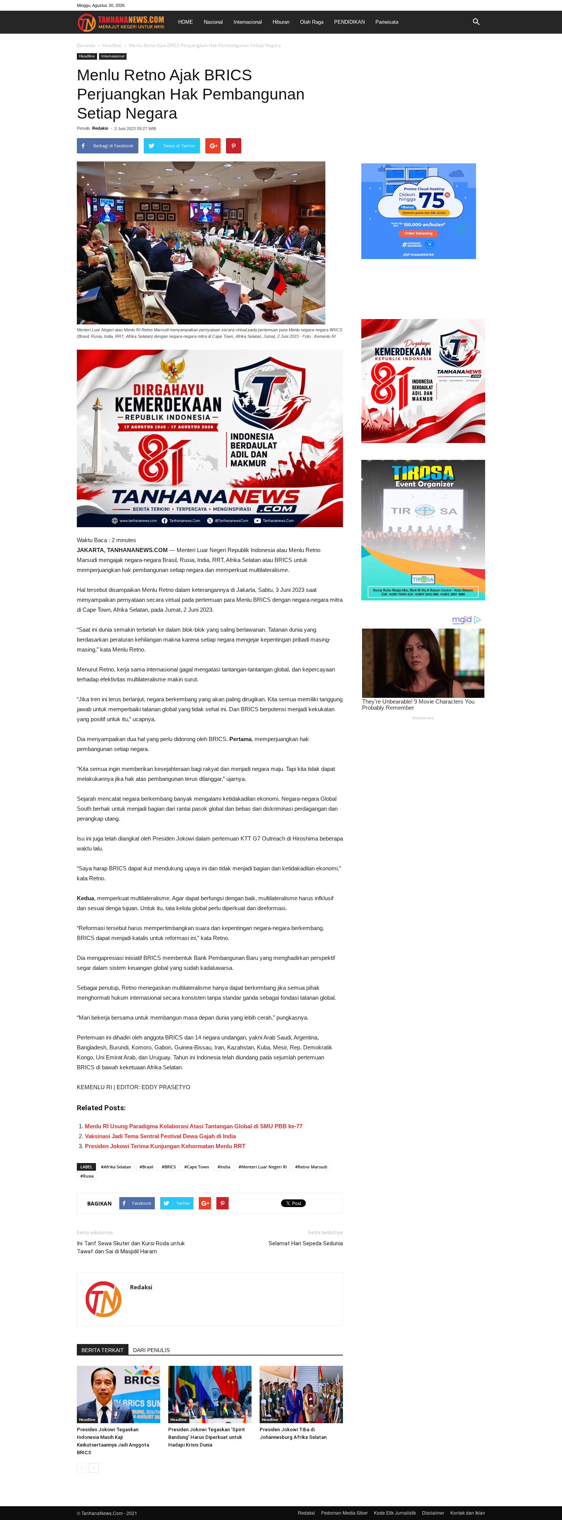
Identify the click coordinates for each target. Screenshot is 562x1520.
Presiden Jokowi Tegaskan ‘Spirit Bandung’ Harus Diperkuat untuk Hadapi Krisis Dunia (206, 1437)
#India (224, 1167)
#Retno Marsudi (311, 1167)
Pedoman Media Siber (344, 1512)
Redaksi (100, 128)
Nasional (213, 22)
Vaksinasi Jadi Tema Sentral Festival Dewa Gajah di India (160, 1136)
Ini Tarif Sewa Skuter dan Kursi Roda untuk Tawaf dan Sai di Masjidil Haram (131, 1247)
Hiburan (281, 22)
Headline (112, 45)
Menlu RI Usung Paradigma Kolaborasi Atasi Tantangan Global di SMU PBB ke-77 (193, 1126)
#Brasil (146, 1167)
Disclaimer (433, 1512)
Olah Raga (311, 22)
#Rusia (87, 1176)
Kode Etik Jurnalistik (395, 1512)
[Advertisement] (423, 101)
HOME (185, 22)
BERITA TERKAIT (102, 1350)
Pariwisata (386, 22)
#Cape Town (196, 1167)
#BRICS (169, 1167)
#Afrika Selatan (116, 1167)
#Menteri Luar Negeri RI (263, 1167)
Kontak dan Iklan (467, 1512)
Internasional (248, 22)
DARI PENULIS (151, 1350)
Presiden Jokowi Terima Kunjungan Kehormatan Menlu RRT (165, 1146)
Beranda (86, 45)
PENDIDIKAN (349, 22)
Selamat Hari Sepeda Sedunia (306, 1243)
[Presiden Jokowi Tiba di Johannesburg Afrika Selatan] (301, 1394)
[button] (476, 22)
